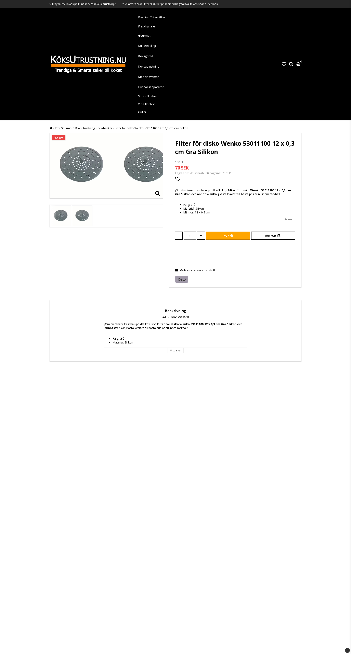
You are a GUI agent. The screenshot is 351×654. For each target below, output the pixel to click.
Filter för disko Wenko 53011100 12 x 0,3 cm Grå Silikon (151, 128)
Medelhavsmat (148, 77)
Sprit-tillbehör (147, 96)
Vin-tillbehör (146, 104)
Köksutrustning (148, 66)
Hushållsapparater (151, 87)
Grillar (142, 112)
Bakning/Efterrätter (151, 17)
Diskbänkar (105, 128)
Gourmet (144, 35)
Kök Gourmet (64, 128)
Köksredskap (147, 46)
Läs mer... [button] (289, 219)
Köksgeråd (145, 56)
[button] (284, 64)
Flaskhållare (146, 26)
